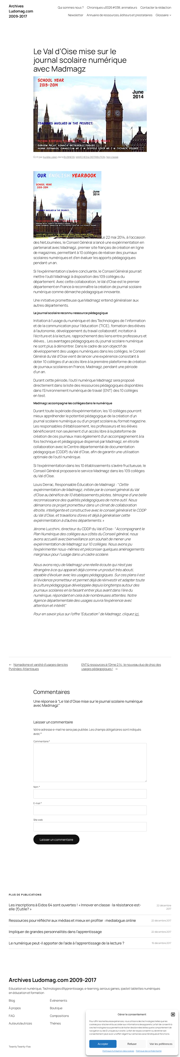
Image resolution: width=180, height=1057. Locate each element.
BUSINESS (69, 157)
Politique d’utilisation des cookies (118, 1051)
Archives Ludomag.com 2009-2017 (21, 11)
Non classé (112, 157)
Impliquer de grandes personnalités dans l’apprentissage (55, 932)
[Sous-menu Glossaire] (170, 15)
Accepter (103, 1043)
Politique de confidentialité (149, 1051)
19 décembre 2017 (161, 943)
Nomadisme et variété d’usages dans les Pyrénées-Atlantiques (38, 666)
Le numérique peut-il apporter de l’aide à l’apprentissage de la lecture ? (66, 943)
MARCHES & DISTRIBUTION (90, 157)
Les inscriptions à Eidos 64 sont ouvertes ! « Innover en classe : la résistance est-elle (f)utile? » (75, 907)
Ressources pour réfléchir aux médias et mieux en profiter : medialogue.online (72, 920)
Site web (38, 819)
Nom (36, 786)
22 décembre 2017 (161, 920)
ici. (137, 613)
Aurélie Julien (50, 157)
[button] (173, 1014)
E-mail (37, 803)
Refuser (132, 1043)
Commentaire (41, 741)
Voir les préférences (161, 1043)
